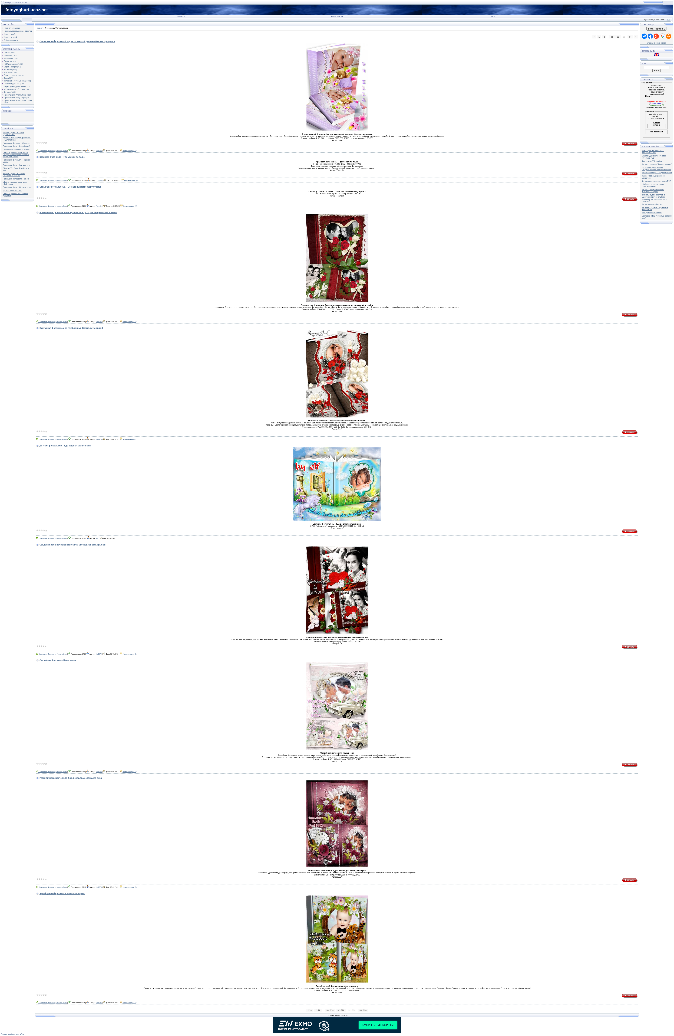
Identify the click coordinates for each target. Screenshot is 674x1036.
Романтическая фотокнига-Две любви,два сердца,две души (70, 778)
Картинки (8, 69)
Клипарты (8, 72)
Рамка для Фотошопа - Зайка (16, 179)
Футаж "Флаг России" (12, 190)
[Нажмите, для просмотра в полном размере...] (337, 130)
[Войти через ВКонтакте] (644, 36)
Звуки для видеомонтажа (15, 86)
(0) (130, 151)
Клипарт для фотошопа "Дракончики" (13, 133)
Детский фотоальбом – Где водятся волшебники (65, 446)
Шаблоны (8, 55)
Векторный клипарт (12, 75)
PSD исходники (11, 64)
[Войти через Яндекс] (656, 36)
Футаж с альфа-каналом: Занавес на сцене (653, 190)
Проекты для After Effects (15, 95)
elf (97, 538)
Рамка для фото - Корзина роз (16, 165)
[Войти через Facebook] (650, 36)
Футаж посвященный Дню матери (657, 173)
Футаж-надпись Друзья (652, 204)
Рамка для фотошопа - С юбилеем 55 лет (653, 151)
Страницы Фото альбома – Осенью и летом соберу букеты (70, 187)
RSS (668, 20)
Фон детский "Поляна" (652, 213)
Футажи (7, 92)
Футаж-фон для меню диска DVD (656, 181)
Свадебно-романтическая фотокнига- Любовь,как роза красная (72, 545)
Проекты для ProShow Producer (18, 100)
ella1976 (99, 151)
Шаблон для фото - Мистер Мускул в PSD (654, 157)
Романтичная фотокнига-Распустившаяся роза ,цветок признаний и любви (78, 212)
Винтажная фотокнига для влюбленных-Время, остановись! (71, 328)
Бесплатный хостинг (10, 1034)
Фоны (6, 78)
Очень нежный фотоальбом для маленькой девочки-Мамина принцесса (77, 41)
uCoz (22, 1034)
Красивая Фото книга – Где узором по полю (62, 157)
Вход (493, 16)
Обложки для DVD (12, 84)
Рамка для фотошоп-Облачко (16, 143)
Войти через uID (656, 28)
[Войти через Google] (662, 36)
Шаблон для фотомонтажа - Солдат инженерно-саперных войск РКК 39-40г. (16, 154)
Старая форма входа (656, 43)
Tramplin (100, 180)
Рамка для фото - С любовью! (16, 146)
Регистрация (337, 16)
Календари (8, 58)
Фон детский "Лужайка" (652, 161)
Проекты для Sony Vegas (15, 98)
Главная (181, 16)
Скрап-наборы (10, 67)
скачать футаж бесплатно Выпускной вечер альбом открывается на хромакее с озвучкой (654, 198)
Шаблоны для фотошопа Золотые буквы (653, 185)
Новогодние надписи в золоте (16, 149)
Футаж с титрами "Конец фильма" (657, 164)
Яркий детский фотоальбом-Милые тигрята (62, 893)
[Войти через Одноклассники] (668, 36)
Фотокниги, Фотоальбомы (15, 81)
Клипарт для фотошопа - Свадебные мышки (14, 174)
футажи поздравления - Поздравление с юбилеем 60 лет (656, 168)
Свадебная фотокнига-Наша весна (57, 660)
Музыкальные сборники (14, 89)
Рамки (6, 53)
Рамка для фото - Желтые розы (17, 187)
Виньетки (8, 61)
